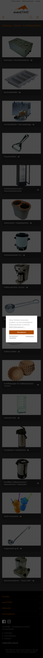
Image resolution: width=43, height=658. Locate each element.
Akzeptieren (21, 332)
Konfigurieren (30, 336)
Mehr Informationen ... (17, 327)
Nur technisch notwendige (13, 337)
